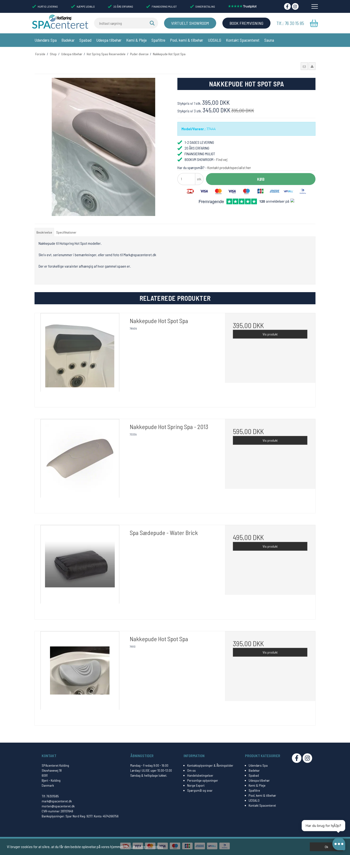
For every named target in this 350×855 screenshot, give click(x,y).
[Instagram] (295, 6)
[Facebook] (287, 6)
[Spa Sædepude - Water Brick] (80, 570)
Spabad (85, 40)
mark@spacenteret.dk (57, 801)
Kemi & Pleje (136, 40)
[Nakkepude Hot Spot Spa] (80, 358)
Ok (326, 847)
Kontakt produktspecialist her (229, 167)
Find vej (222, 159)
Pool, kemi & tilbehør (186, 40)
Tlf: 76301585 (50, 796)
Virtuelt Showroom (190, 23)
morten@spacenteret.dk (58, 806)
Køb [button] (261, 179)
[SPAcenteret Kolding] (60, 21)
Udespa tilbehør (108, 40)
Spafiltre (158, 40)
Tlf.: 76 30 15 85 (290, 23)
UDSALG (214, 40)
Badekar (68, 40)
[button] (304, 66)
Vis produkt (270, 334)
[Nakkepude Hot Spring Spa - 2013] (80, 464)
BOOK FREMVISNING (246, 23)
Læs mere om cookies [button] (147, 846)
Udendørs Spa (46, 40)
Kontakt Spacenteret (243, 40)
